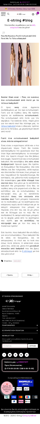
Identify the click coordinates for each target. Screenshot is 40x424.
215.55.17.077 (10, 318)
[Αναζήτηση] (8, 14)
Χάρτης (5, 316)
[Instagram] (10, 355)
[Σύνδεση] (33, 14)
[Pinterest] (15, 355)
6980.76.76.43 (10, 321)
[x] (5, 356)
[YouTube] (21, 355)
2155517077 (25, 2)
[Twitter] (27, 355)
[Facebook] (4, 355)
